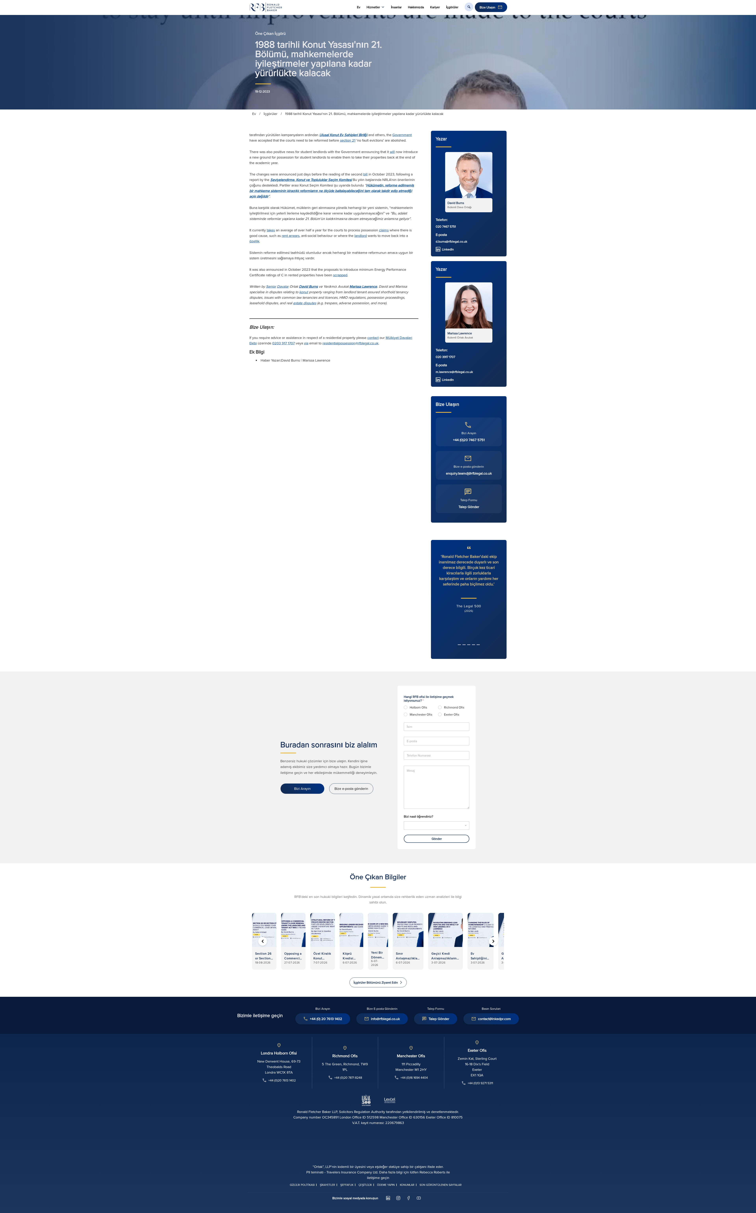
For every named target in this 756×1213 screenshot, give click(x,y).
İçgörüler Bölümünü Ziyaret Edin (376, 982)
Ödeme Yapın (386, 1185)
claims (384, 230)
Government (402, 134)
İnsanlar (396, 7)
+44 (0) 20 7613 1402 (326, 1018)
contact (373, 337)
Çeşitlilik (365, 1185)
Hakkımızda (416, 7)
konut (303, 291)
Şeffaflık (346, 1185)
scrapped (340, 275)
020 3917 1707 (445, 357)
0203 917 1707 (283, 343)
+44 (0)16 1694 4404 (414, 1077)
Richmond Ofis (454, 707)
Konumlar (407, 1185)
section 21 (347, 140)
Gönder (437, 838)
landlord (360, 235)
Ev (358, 7)
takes (271, 230)
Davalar (283, 286)
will (392, 151)
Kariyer (435, 7)
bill (365, 174)
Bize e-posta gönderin (351, 788)
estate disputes (304, 302)
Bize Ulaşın (487, 7)
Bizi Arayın (302, 788)
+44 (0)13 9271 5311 (480, 1083)
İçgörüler (452, 7)
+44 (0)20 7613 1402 (282, 1080)
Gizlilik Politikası (302, 1185)
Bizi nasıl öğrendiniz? (418, 816)
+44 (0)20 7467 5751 (469, 439)
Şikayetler (327, 1185)
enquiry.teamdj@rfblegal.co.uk (469, 473)
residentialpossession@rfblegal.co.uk (350, 343)
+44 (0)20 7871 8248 (348, 1077)
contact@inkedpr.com (494, 1018)
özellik (254, 241)
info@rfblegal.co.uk (385, 1018)
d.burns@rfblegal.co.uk (451, 241)
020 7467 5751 (446, 226)
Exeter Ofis (451, 714)
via (306, 343)
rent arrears (290, 235)
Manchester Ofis (421, 714)
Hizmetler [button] (373, 7)
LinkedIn (448, 249)
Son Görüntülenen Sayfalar (441, 1185)
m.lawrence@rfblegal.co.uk (454, 372)
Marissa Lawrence (363, 286)
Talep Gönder (469, 506)
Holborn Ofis (418, 707)
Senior (271, 286)
